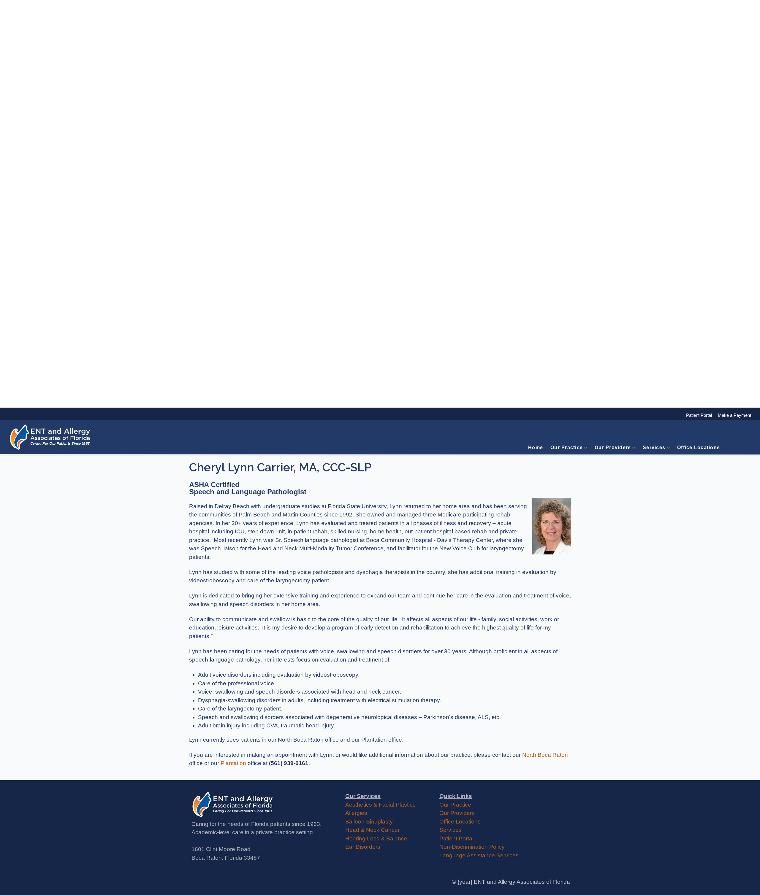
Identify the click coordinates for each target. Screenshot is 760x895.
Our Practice (566, 447)
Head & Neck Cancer (372, 830)
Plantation (233, 763)
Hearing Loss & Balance (376, 838)
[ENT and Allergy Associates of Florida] (50, 437)
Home (535, 447)
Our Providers (613, 447)
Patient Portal (456, 838)
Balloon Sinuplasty (369, 821)
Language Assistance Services (479, 855)
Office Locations (698, 447)
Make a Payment (731, 415)
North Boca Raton (545, 755)
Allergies (356, 813)
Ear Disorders (362, 847)
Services (654, 447)
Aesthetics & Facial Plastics (380, 805)
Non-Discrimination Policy (472, 847)
